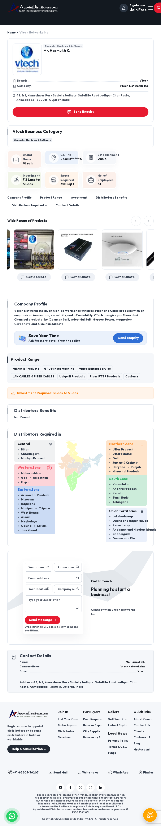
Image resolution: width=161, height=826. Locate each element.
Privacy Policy (118, 740)
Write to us (90, 772)
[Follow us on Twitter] (80, 787)
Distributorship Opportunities (68, 731)
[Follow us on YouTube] (60, 787)
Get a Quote (32, 277)
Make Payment (68, 725)
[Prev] (136, 221)
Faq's (112, 752)
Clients (139, 731)
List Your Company (68, 719)
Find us (148, 772)
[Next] (149, 221)
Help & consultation (27, 749)
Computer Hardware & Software (63, 46)
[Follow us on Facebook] (70, 787)
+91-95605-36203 (25, 772)
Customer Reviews (144, 737)
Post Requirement (93, 719)
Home (11, 32)
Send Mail (60, 772)
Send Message (40, 620)
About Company (144, 719)
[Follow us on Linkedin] (100, 787)
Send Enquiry (128, 338)
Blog (137, 743)
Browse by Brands (93, 737)
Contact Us (142, 725)
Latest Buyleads (118, 725)
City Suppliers (93, 731)
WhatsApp (121, 772)
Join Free (138, 10)
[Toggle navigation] (150, 8)
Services (64, 737)
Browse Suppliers (93, 725)
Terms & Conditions (118, 746)
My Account (142, 749)
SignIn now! (138, 5)
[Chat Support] (150, 815)
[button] (12, 815)
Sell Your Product (118, 719)
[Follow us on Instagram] (90, 787)
